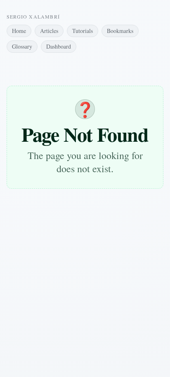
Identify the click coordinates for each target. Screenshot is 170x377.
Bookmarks (120, 31)
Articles (49, 31)
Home (19, 31)
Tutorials (82, 31)
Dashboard (58, 46)
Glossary (22, 46)
